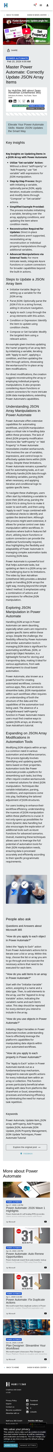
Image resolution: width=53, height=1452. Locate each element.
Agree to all (11, 1445)
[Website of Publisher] (28, 101)
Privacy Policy (11, 1401)
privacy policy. (9, 1441)
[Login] (47, 5)
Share (14, 50)
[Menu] (41, 5)
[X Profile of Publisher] (19, 101)
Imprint (8, 1404)
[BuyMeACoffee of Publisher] (24, 101)
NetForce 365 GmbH (14, 1421)
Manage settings (28, 1445)
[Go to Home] (6, 5)
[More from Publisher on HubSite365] (32, 101)
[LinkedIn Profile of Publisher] (15, 101)
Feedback (28, 1154)
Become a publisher (13, 1410)
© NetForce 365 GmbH (13, 1390)
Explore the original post (25, 1147)
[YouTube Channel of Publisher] (10, 101)
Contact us (10, 1407)
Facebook (34, 1401)
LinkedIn (33, 1412)
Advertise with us (12, 1413)
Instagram (34, 1404)
